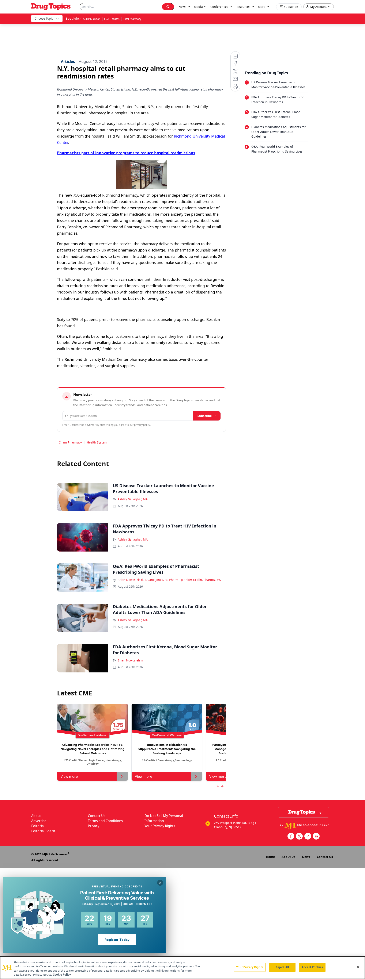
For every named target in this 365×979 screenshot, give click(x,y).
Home (270, 857)
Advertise (38, 820)
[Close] (358, 967)
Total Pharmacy (132, 19)
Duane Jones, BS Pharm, (162, 580)
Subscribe (204, 416)
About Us (288, 857)
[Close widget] (160, 883)
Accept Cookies (312, 967)
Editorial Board (43, 831)
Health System (97, 442)
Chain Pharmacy (70, 442)
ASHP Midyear (92, 19)
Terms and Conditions (105, 820)
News (306, 857)
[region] (182, 967)
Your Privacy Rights (159, 825)
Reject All (282, 967)
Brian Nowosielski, (131, 580)
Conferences (219, 7)
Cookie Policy (62, 974)
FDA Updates (112, 19)
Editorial (38, 825)
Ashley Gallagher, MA (133, 499)
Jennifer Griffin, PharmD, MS (201, 580)
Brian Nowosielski (130, 660)
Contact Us (96, 815)
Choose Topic (44, 18)
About (36, 815)
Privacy (93, 825)
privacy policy (142, 425)
